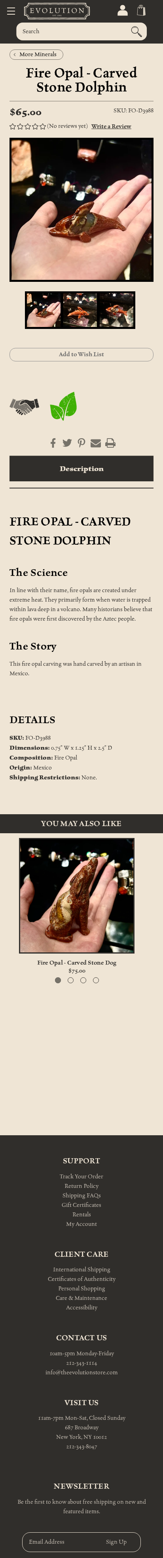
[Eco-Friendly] (63, 407)
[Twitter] (67, 443)
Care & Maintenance (81, 1298)
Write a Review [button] (111, 126)
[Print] (110, 443)
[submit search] (136, 31)
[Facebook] (53, 443)
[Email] (96, 443)
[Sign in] (122, 10)
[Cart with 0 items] (140, 10)
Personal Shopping (81, 1288)
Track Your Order (81, 1176)
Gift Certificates (81, 1205)
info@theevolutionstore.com (81, 1372)
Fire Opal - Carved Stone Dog (77, 963)
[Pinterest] (79, 443)
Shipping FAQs (82, 1195)
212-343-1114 (81, 1363)
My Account (81, 1224)
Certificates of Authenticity (82, 1279)
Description (82, 468)
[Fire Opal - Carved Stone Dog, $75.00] (76, 895)
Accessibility (81, 1307)
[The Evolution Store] (47, 11)
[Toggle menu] (11, 11)
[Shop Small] (24, 407)
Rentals (81, 1214)
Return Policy (81, 1186)
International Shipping (81, 1269)
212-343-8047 (81, 1446)
